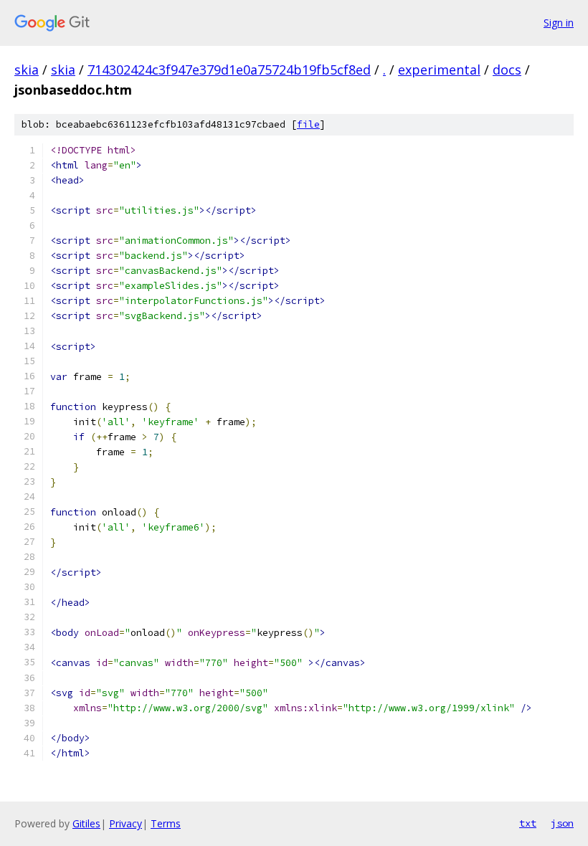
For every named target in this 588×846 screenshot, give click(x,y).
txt (527, 823)
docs (507, 69)
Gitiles (86, 823)
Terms (166, 823)
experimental (439, 69)
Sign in (559, 22)
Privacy (125, 823)
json (562, 823)
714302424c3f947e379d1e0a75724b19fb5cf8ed (229, 69)
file (308, 124)
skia (26, 69)
